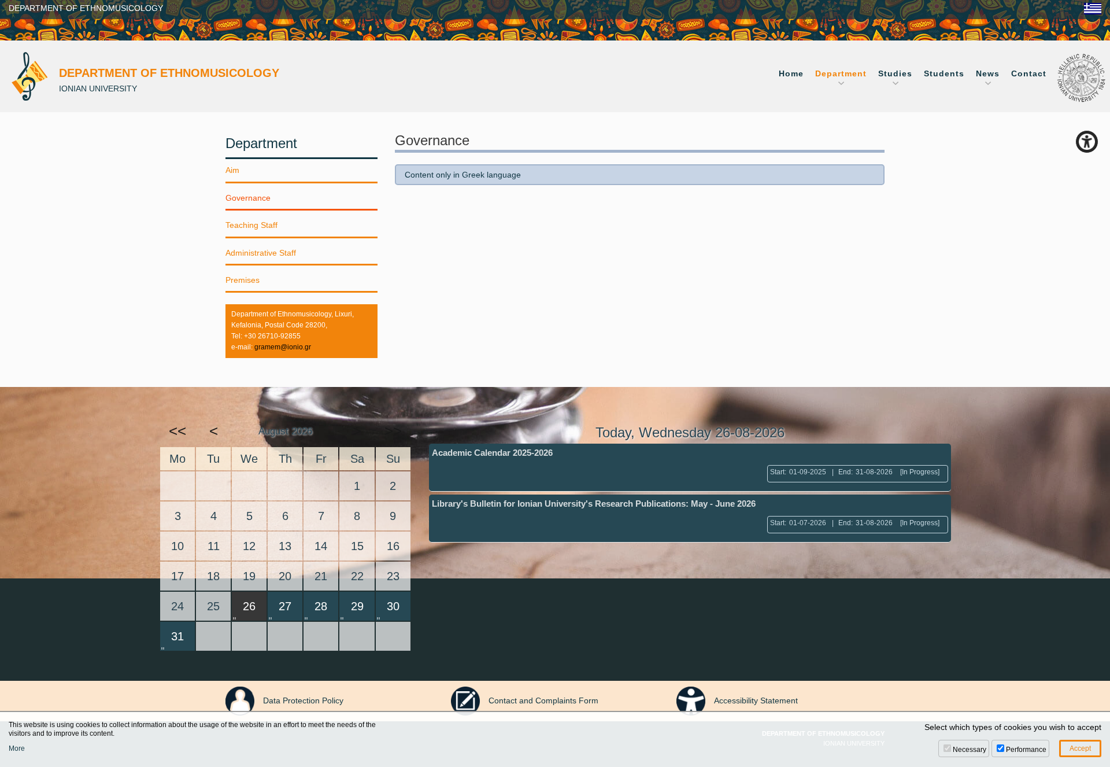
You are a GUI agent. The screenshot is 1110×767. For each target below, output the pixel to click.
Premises (242, 280)
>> (393, 431)
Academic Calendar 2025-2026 (492, 453)
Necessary (969, 750)
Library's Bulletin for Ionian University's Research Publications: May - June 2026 (594, 503)
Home (791, 73)
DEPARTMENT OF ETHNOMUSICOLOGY (86, 8)
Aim (232, 170)
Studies (895, 73)
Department (841, 73)
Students (944, 73)
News (988, 73)
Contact (1028, 73)
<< (177, 431)
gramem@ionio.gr (282, 347)
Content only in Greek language (463, 174)
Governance (248, 197)
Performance (1026, 750)
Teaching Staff (251, 225)
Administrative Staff (260, 252)
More (17, 748)
